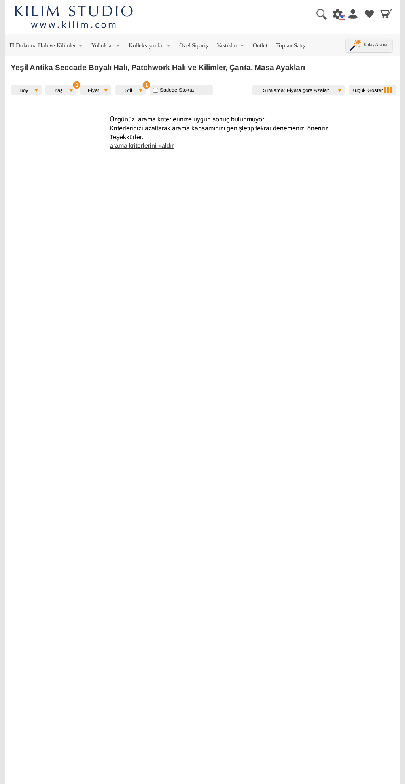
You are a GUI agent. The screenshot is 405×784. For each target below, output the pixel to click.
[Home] (74, 18)
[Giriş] (352, 14)
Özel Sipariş (193, 45)
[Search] (318, 14)
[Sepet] (386, 14)
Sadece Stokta (176, 90)
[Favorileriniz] (369, 14)
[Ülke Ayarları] (335, 14)
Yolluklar (106, 47)
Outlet (260, 45)
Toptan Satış (290, 45)
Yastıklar (231, 47)
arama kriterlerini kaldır (142, 145)
